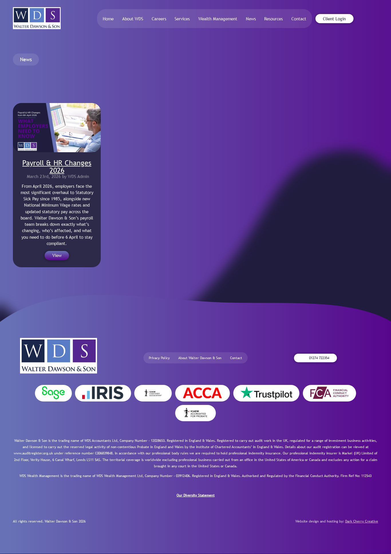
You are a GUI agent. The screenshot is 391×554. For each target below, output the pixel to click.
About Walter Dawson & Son (200, 358)
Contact (298, 18)
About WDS (132, 18)
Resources (273, 18)
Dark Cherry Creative (361, 521)
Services (182, 18)
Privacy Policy (159, 358)
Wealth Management (217, 18)
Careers (159, 18)
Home (108, 18)
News (251, 18)
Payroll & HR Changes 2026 (56, 166)
